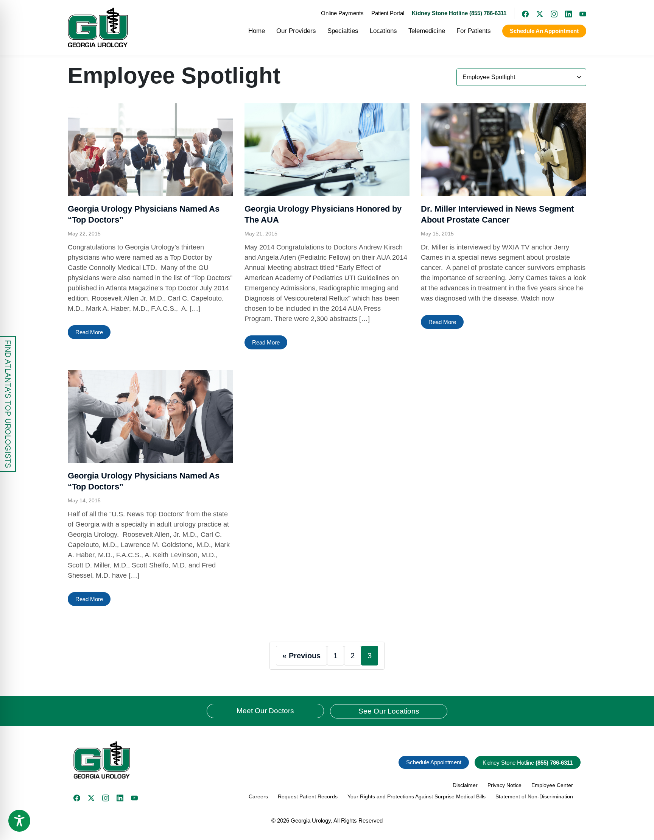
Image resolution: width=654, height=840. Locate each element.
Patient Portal (387, 13)
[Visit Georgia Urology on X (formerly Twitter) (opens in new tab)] (536, 13)
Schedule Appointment (433, 762)
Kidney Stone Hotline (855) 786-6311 (459, 13)
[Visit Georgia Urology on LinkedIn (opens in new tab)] (564, 13)
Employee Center (552, 785)
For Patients (473, 30)
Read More (89, 332)
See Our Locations (388, 711)
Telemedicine (426, 30)
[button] (197, 760)
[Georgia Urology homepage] (98, 27)
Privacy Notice (504, 785)
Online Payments (342, 13)
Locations (383, 30)
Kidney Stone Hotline (528, 762)
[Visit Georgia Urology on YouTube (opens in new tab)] (579, 13)
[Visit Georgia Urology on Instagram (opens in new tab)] (550, 13)
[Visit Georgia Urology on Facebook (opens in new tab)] (521, 13)
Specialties (342, 30)
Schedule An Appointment (544, 31)
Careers (258, 796)
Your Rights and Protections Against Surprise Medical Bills (416, 796)
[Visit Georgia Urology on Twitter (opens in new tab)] (91, 798)
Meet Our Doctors (265, 711)
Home (256, 30)
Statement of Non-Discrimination (534, 796)
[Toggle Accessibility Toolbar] (19, 820)
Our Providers (296, 30)
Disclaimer (465, 785)
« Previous (301, 655)
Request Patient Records (308, 796)
